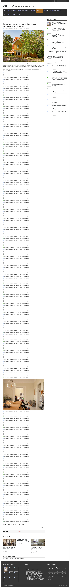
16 (65, 573)
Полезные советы (55, 10)
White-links (16, 14)
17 (49, 574)
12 (54, 573)
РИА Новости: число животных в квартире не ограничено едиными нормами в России (58, 29)
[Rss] (49, 1)
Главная (6, 10)
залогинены (12, 558)
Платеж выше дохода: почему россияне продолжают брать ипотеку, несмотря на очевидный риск (59, 41)
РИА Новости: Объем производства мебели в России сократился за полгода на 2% (59, 112)
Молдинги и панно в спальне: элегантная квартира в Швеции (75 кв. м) (59, 90)
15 (62, 573)
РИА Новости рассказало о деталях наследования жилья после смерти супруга (59, 66)
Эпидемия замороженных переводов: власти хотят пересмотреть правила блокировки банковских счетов (59, 78)
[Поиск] (66, 1)
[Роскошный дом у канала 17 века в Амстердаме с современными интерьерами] (16, 569)
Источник (43, 527)
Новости (13, 10)
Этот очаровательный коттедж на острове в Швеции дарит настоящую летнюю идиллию (37, 549)
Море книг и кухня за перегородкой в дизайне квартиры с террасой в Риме (23, 540)
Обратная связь (6, 1)
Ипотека (32, 10)
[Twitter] (52, 1)
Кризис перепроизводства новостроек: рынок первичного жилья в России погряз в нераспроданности (59, 23)
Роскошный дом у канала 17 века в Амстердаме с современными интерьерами (9, 548)
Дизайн (39, 10)
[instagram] (54, 1)
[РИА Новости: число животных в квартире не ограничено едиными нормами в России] (11, 569)
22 (62, 574)
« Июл (49, 579)
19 (54, 574)
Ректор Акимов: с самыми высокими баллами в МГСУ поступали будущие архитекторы (59, 101)
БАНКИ (46, 10)
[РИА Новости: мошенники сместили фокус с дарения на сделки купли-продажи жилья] (16, 579)
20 (57, 574)
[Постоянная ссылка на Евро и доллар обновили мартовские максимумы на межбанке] (49, 97)
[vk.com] (56, 1)
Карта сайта (12, 1)
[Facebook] (51, 1)
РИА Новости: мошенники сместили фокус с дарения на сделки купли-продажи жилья (59, 84)
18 (52, 574)
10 (49, 573)
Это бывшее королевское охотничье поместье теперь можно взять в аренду (59, 107)
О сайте (18, 1)
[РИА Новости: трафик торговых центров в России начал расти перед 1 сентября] (11, 574)
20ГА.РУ (8, 5)
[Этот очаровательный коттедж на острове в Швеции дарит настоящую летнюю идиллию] (6, 579)
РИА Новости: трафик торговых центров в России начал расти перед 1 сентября (59, 47)
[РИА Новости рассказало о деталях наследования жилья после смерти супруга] (16, 574)
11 (52, 573)
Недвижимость (23, 10)
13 (57, 573)
